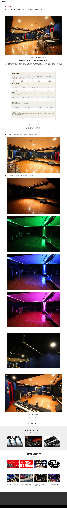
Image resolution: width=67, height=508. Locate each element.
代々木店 (12, 6)
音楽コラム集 (26, 1)
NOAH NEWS (14, 1)
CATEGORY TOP (33, 423)
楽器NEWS (20, 1)
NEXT (38, 423)
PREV (28, 423)
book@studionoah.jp (34, 500)
